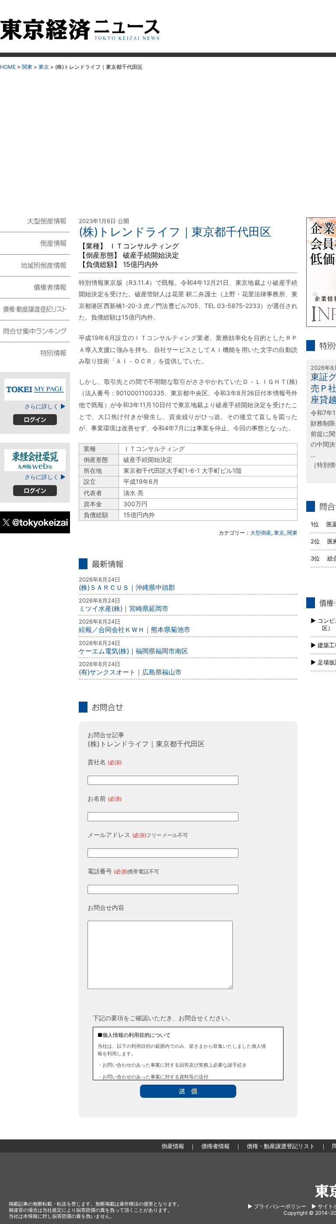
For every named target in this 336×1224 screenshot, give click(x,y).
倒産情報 (35, 243)
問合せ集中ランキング (35, 330)
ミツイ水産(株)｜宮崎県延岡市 (123, 608)
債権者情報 (35, 287)
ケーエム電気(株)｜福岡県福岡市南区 (133, 651)
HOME (8, 67)
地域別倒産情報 (35, 265)
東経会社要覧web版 (35, 460)
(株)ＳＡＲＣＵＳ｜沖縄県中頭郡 (127, 587)
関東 (27, 67)
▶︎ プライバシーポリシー (277, 1206)
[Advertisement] (168, 140)
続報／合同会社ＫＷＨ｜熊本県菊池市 (134, 629)
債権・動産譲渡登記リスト (35, 308)
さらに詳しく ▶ (45, 406)
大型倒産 (260, 532)
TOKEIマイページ (35, 390)
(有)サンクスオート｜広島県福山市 (130, 672)
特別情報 (35, 352)
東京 (43, 67)
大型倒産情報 (35, 224)
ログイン (35, 419)
